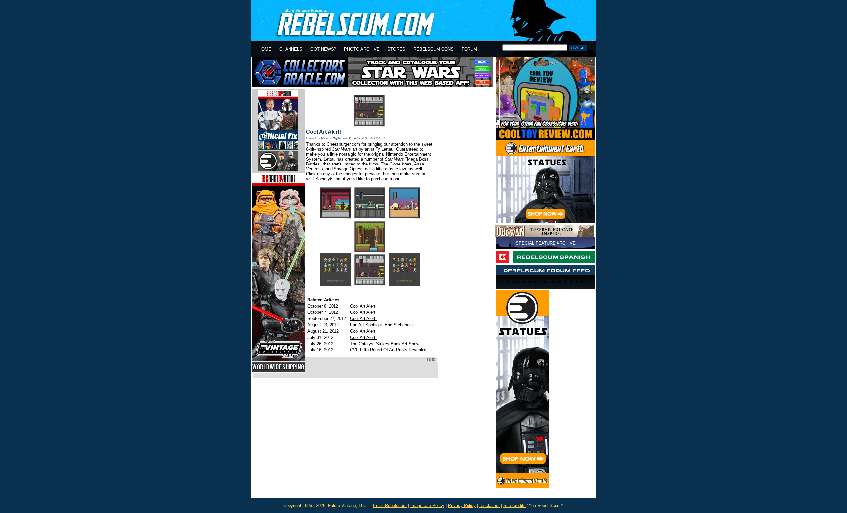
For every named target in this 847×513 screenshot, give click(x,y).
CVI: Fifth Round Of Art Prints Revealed (388, 350)
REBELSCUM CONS (433, 49)
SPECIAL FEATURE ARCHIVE (546, 243)
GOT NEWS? (323, 49)
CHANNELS (290, 49)
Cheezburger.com (343, 144)
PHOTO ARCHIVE (361, 49)
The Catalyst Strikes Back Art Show (384, 343)
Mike (324, 138)
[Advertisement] (372, 402)
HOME (264, 49)
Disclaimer (489, 505)
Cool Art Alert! (323, 132)
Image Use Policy (427, 505)
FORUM (469, 49)
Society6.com (328, 178)
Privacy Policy (462, 505)
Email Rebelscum (390, 505)
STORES (396, 49)
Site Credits (514, 505)
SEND (431, 359)
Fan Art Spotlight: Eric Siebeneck (382, 324)
